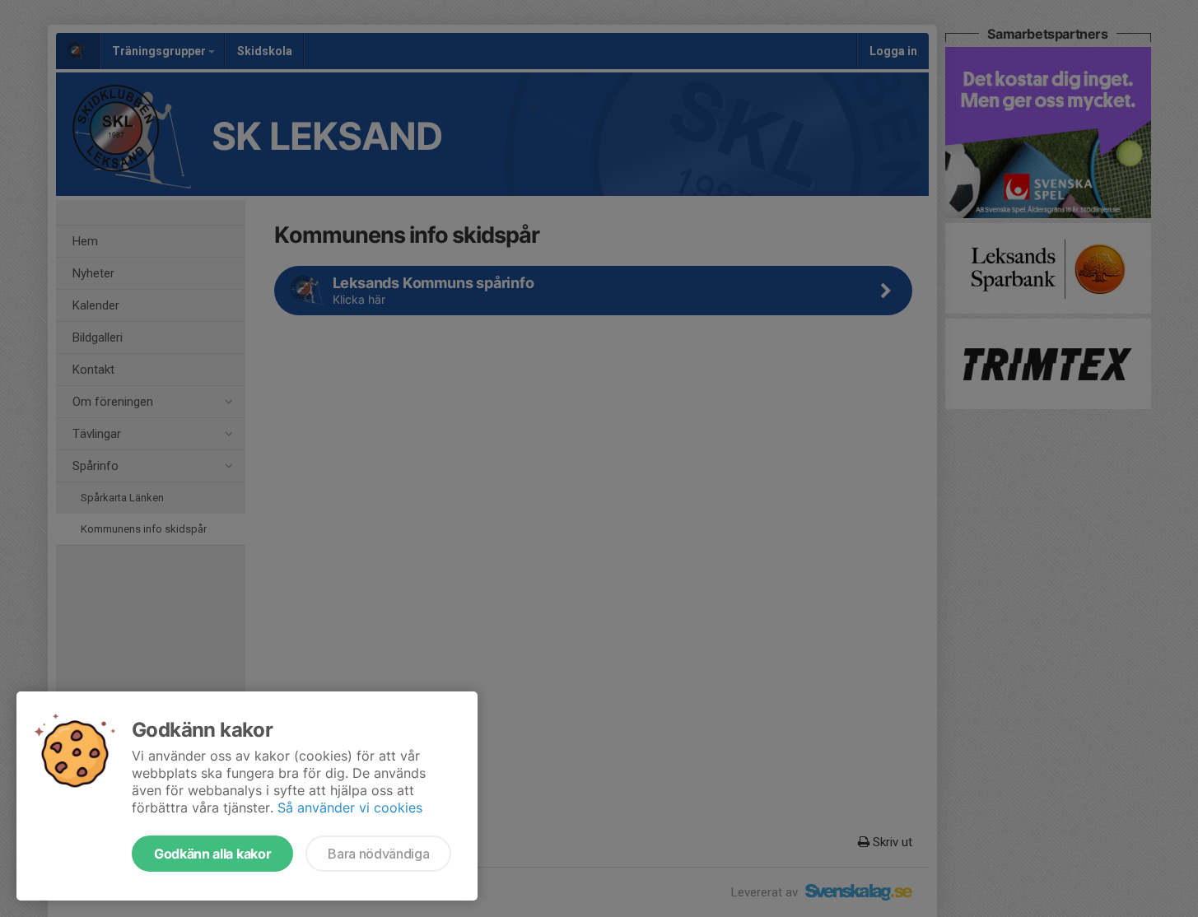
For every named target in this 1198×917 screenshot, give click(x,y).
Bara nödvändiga (378, 853)
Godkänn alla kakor (212, 853)
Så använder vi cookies (349, 807)
